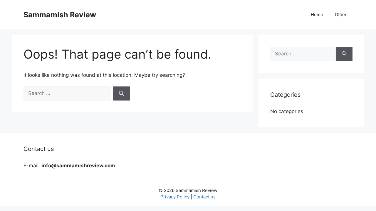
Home (317, 14)
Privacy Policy (174, 197)
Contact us (204, 197)
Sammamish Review (60, 14)
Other (341, 14)
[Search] (121, 93)
